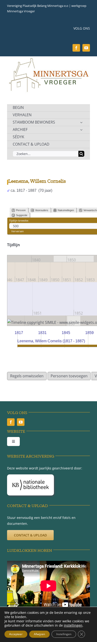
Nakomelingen (66, 210)
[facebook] (76, 48)
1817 (19, 333)
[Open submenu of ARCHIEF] (81, 129)
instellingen (73, 625)
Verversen (17, 231)
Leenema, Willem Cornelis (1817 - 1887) (51, 341)
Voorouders (41, 210)
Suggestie (21, 215)
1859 (89, 333)
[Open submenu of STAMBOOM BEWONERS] (81, 122)
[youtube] (86, 48)
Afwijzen (39, 634)
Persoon (21, 210)
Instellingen (63, 634)
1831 (42, 333)
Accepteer (16, 634)
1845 (66, 333)
